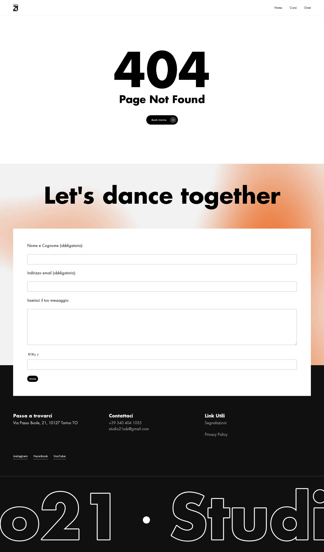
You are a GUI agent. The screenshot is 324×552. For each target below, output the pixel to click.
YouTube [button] (59, 456)
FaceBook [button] (40, 456)
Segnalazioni (216, 422)
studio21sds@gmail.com (129, 428)
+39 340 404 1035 (125, 422)
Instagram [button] (20, 456)
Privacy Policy (216, 434)
